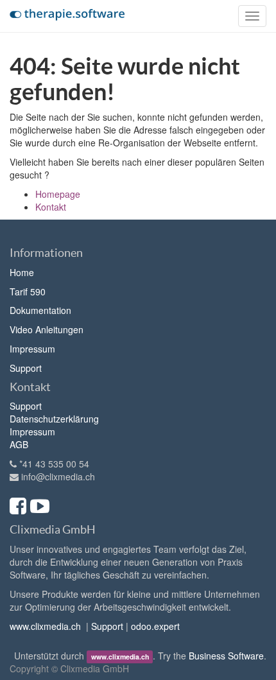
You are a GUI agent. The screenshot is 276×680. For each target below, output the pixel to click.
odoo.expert (155, 626)
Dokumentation (40, 310)
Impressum (32, 348)
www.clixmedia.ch (45, 626)
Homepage (57, 193)
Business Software (226, 655)
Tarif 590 (28, 291)
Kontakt (50, 206)
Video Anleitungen (46, 329)
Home (22, 272)
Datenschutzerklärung (54, 418)
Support (26, 368)
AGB (19, 444)
